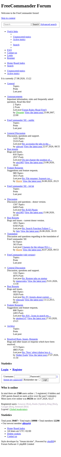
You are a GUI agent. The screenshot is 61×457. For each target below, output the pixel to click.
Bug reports (12, 149)
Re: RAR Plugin (30, 210)
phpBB (50, 441)
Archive (11, 326)
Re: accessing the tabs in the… (36, 144)
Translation (12, 233)
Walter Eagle (22, 355)
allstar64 (26, 423)
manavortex (21, 281)
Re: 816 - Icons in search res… (36, 315)
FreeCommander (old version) (21, 254)
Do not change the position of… (37, 160)
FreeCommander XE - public (20, 120)
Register (17, 369)
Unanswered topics (16, 71)
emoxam (20, 299)
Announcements (14, 96)
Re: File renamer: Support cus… (37, 178)
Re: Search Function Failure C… (37, 228)
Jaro (18, 231)
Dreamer (20, 112)
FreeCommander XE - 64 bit (20, 186)
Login (4, 369)
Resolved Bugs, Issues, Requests (22, 339)
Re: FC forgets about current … (37, 297)
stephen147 (21, 318)
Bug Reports (13, 218)
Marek (19, 181)
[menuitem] (22, 36)
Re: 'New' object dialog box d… (37, 352)
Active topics (13, 73)
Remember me (31, 379)
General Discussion (16, 133)
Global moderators (18, 409)
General (11, 83)
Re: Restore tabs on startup (34, 278)
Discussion (12, 199)
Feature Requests (15, 168)
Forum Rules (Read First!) (34, 110)
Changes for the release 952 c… (37, 247)
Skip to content (8, 18)
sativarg (19, 146)
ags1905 (20, 162)
